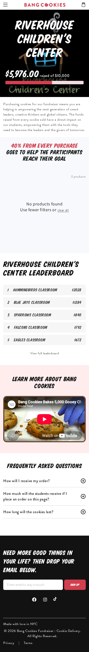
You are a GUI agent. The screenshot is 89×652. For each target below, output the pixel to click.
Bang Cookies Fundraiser (35, 630)
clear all (63, 210)
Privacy (8, 643)
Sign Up (74, 584)
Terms (28, 643)
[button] (83, 5)
